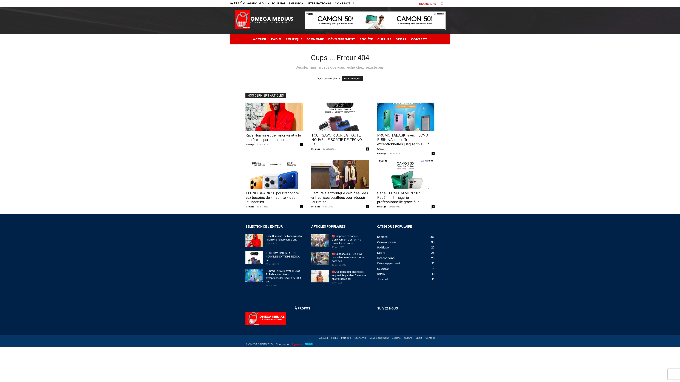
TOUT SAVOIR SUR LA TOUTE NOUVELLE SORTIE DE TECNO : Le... (337, 139)
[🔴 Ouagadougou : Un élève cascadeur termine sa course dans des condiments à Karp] (320, 258)
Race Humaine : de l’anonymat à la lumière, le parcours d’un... (273, 137)
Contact (430, 338)
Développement (379, 338)
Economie (360, 338)
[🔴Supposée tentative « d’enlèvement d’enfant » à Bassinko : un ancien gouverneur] (320, 240)
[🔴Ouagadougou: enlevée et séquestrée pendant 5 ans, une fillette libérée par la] (320, 276)
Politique (346, 338)
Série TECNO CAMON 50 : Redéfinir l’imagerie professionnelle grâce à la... (399, 197)
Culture (408, 338)
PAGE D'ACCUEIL (352, 78)
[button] (432, 3)
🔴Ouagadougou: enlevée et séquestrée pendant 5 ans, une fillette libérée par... (349, 275)
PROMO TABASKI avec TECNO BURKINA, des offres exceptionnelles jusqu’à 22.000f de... (403, 142)
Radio (334, 338)
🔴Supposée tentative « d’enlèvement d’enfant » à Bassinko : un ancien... (346, 240)
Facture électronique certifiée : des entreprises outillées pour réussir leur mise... (339, 197)
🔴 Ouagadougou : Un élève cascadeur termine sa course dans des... (348, 257)
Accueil (323, 338)
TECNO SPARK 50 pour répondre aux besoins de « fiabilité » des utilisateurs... (272, 197)
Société (396, 338)
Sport (419, 338)
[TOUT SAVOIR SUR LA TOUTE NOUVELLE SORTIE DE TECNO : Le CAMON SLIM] (340, 117)
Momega (249, 144)
